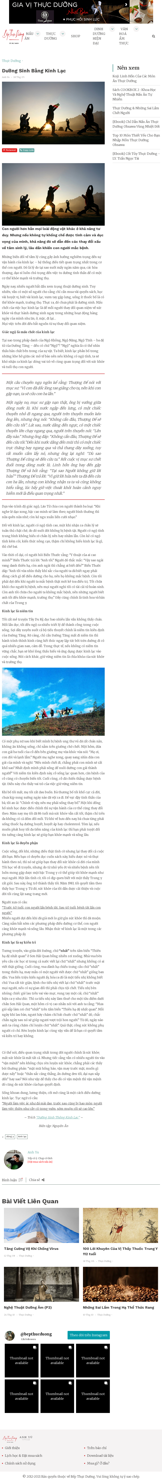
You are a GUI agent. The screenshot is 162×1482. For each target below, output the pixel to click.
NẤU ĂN (29, 36)
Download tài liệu (100, 1456)
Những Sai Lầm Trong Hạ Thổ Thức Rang (118, 1307)
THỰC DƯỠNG (50, 36)
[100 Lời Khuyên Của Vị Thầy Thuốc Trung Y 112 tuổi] (120, 1241)
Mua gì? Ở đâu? (98, 1463)
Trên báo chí (96, 1448)
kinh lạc (22, 1136)
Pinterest (11, 150)
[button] (22, 1360)
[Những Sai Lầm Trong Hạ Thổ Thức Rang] (120, 1299)
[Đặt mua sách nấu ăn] (40, 1161)
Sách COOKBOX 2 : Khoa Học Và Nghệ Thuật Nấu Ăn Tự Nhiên (134, 94)
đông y (10, 1136)
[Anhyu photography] (26, 1439)
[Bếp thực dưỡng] (9, 1440)
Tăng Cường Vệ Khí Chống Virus (31, 1249)
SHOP (75, 36)
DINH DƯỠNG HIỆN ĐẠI (99, 36)
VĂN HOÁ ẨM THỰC (124, 36)
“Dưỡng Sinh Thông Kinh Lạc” (58, 1117)
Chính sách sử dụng (20, 1463)
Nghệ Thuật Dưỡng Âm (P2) (28, 1307)
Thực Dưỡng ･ (12, 61)
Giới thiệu (12, 1448)
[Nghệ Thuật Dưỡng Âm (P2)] (41, 1299)
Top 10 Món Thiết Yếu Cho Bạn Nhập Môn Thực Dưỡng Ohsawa (136, 140)
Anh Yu (33, 1152)
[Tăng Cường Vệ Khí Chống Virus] (41, 1241)
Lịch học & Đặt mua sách (23, 1456)
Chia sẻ (35, 1180)
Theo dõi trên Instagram (88, 1335)
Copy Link (28, 150)
